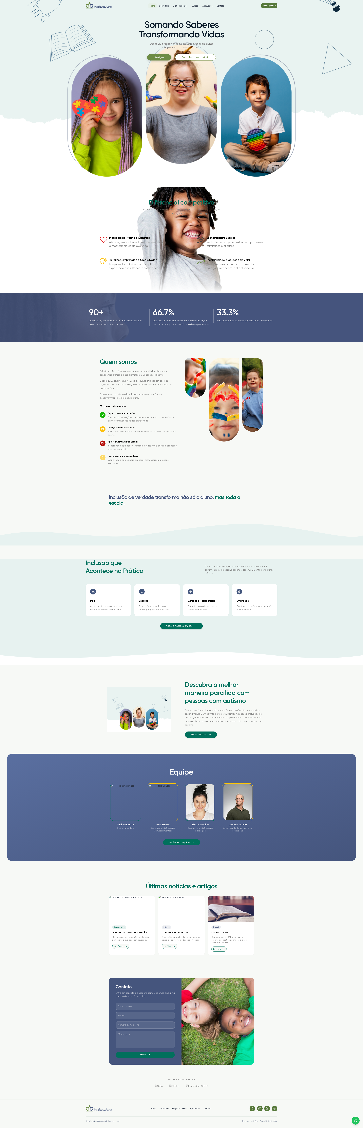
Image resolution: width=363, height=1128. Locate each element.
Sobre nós (164, 1108)
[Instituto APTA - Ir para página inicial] (99, 5)
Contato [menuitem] (220, 6)
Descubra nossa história (195, 57)
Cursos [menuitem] (195, 6)
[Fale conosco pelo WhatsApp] (356, 1121)
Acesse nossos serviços (179, 626)
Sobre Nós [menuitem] (164, 6)
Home (153, 1108)
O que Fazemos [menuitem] (180, 6)
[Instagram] (260, 1108)
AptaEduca (195, 1108)
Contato (207, 1108)
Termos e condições (250, 1121)
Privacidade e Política (268, 1121)
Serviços (159, 57)
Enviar (143, 1055)
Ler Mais (167, 946)
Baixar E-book (199, 734)
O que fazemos (179, 1108)
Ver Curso (118, 946)
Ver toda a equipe (179, 842)
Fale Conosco (269, 5)
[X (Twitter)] (267, 1108)
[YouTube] (274, 1108)
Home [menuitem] (152, 6)
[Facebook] (252, 1108)
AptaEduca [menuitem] (207, 6)
